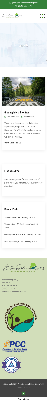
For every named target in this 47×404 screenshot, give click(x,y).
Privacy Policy (23, 399)
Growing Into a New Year (16, 112)
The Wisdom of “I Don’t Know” (17, 224)
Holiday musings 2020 (14, 241)
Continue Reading (12, 143)
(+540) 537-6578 (25, 6)
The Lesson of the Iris (14, 217)
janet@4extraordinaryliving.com (25, 3)
